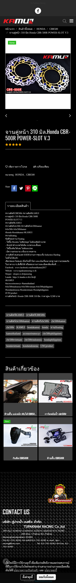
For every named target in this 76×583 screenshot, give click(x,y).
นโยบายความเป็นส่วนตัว (26, 570)
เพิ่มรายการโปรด (17, 166)
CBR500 (30, 174)
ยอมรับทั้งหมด (46, 577)
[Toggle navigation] (71, 21)
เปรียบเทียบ (42, 166)
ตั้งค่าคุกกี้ (28, 577)
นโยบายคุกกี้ (51, 570)
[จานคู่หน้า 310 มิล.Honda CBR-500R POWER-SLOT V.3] (38, 73)
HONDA (20, 174)
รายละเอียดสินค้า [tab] (18, 205)
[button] (63, 21)
